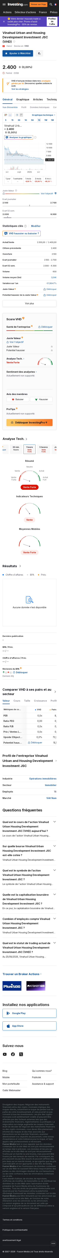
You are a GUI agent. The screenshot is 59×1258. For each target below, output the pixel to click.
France (43, 12)
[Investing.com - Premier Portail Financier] (18, 4)
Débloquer (36, 742)
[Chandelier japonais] (5, 115)
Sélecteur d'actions (25, 12)
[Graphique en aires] (10, 115)
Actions (7, 12)
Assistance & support (43, 1083)
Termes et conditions (12, 1220)
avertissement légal (12, 1240)
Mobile (6, 1077)
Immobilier (50, 785)
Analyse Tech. (14, 439)
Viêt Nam (51, 798)
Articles (38, 99)
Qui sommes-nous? (42, 1070)
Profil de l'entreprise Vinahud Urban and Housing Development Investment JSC (28, 761)
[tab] (16, 449)
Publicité (36, 1077)
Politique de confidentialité (15, 1230)
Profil (23, 107)
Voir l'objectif (47, 193)
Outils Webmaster (12, 1090)
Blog (5, 1070)
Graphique (22, 99)
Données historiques (39, 107)
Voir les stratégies (20, 89)
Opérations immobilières (42, 778)
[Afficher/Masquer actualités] (21, 115)
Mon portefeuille (11, 1083)
